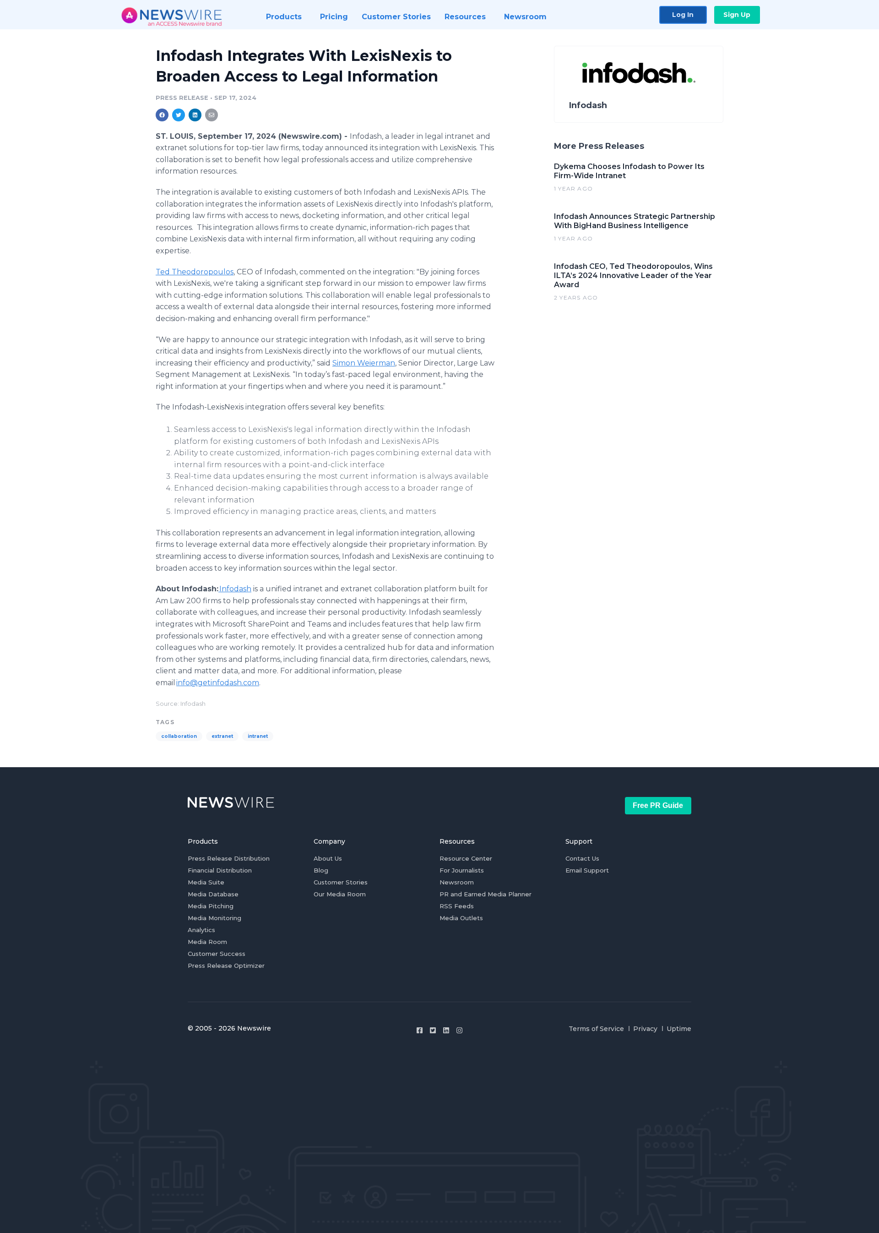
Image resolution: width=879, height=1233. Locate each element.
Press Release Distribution (229, 858)
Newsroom (457, 882)
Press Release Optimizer (226, 965)
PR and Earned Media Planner (486, 894)
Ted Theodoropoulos (194, 271)
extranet (222, 736)
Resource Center (466, 858)
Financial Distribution (220, 870)
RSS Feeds (457, 906)
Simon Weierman (363, 363)
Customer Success (216, 953)
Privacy (645, 1029)
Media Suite (206, 882)
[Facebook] (420, 1030)
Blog (321, 870)
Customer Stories (341, 882)
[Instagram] (459, 1030)
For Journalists (462, 870)
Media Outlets (461, 918)
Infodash (234, 588)
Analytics (201, 929)
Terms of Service (596, 1029)
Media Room (207, 941)
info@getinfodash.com (217, 682)
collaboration (179, 736)
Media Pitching (210, 906)
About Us (328, 858)
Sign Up (736, 15)
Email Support (587, 870)
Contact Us (582, 858)
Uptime (679, 1029)
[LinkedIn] (446, 1030)
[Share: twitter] (178, 115)
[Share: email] (211, 115)
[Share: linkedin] (195, 115)
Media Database (213, 894)
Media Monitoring (214, 918)
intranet (258, 736)
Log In (683, 15)
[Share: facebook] (162, 115)
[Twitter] (433, 1030)
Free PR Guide (658, 805)
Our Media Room (340, 894)
